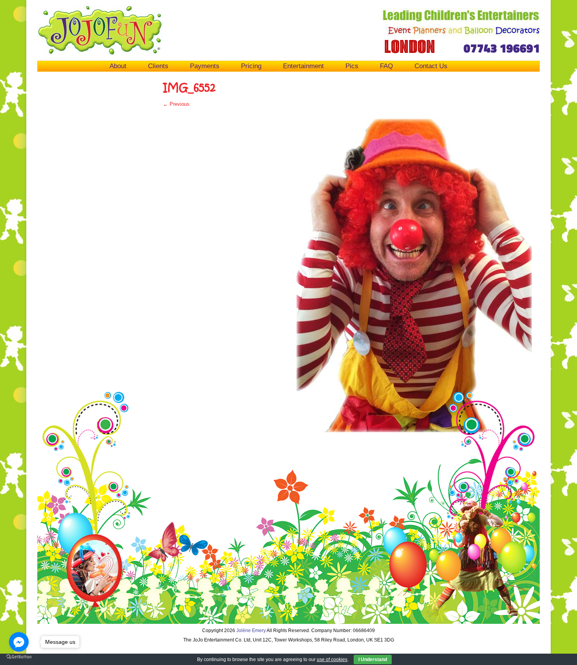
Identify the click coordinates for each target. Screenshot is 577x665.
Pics (351, 66)
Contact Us (430, 66)
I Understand (372, 659)
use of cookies (332, 659)
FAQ (386, 66)
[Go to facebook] (19, 642)
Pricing (251, 66)
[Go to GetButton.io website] (18, 657)
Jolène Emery (251, 630)
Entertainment (303, 66)
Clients (158, 66)
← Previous (176, 104)
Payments (204, 66)
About (118, 66)
